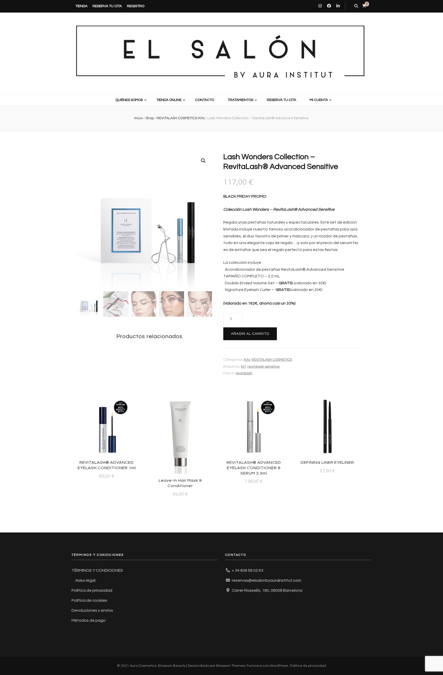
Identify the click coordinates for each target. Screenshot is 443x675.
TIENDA (81, 6)
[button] (203, 160)
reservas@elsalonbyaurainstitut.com (266, 580)
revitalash (244, 373)
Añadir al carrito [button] (106, 426)
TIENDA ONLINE (169, 100)
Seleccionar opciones (327, 424)
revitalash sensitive (263, 366)
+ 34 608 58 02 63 (247, 570)
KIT (243, 366)
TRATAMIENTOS (240, 100)
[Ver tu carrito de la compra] (364, 6)
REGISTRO (135, 6)
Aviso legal (85, 580)
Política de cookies (89, 600)
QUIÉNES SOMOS (129, 100)
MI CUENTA (319, 100)
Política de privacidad (92, 590)
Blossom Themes (230, 666)
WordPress (279, 666)
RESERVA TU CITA (107, 6)
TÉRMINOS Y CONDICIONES (97, 570)
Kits (247, 359)
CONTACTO (204, 100)
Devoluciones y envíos (92, 610)
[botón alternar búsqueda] (356, 6)
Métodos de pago (89, 620)
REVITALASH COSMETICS (271, 359)
